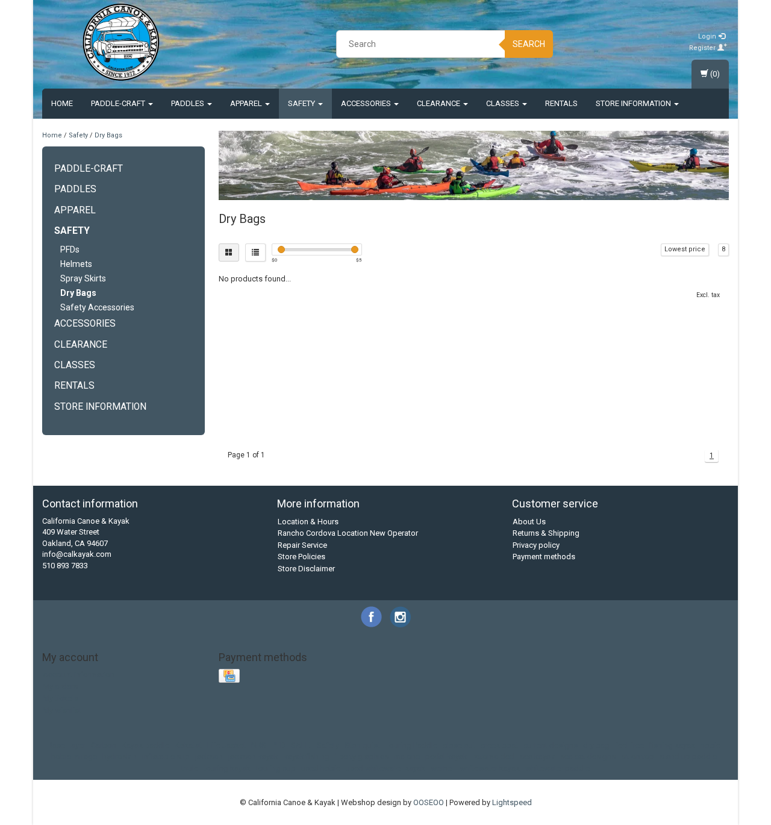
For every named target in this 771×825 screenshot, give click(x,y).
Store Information (634, 103)
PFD (279, 745)
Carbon (103, 745)
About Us (529, 521)
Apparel (247, 103)
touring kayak (227, 768)
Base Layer (67, 745)
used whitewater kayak (385, 768)
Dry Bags (108, 135)
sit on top (637, 756)
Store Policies (301, 556)
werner (442, 768)
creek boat (499, 745)
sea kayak (537, 756)
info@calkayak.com (76, 554)
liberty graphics (362, 756)
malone (407, 756)
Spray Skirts (83, 278)
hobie (710, 745)
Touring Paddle (411, 745)
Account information (78, 674)
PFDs (70, 249)
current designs (550, 745)
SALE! (301, 745)
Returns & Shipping (546, 533)
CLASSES (503, 103)
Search (529, 44)
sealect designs (588, 756)
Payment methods (544, 556)
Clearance (439, 103)
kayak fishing (306, 756)
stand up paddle (688, 756)
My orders (60, 686)
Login (708, 36)
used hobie (320, 768)
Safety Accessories (97, 307)
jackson (209, 756)
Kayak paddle (145, 745)
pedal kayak (446, 756)
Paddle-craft (119, 103)
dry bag (596, 745)
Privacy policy (536, 545)
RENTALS (561, 103)
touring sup (276, 768)
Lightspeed (512, 802)
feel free (629, 745)
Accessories (367, 103)
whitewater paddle (557, 768)
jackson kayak (253, 756)
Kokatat (188, 745)
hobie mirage (74, 756)
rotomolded (493, 756)
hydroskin (119, 756)
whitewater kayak (490, 768)
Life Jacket (226, 745)
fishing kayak (672, 745)
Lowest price (684, 249)
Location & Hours (308, 521)
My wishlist (62, 710)
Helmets (76, 264)
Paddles (188, 103)
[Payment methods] (230, 676)
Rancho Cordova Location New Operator (348, 533)
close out (459, 745)
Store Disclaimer (306, 568)
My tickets (60, 698)
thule (189, 768)
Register (703, 48)
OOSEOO (428, 802)
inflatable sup (166, 756)
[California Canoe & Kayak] (121, 42)
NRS (258, 745)
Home (62, 103)
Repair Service (302, 545)
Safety (302, 103)
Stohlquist (362, 745)
